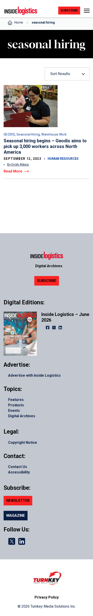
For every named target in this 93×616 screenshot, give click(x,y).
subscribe (69, 10)
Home (18, 22)
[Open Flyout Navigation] (86, 11)
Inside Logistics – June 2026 (65, 317)
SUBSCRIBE (46, 281)
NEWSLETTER (18, 500)
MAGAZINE (15, 515)
